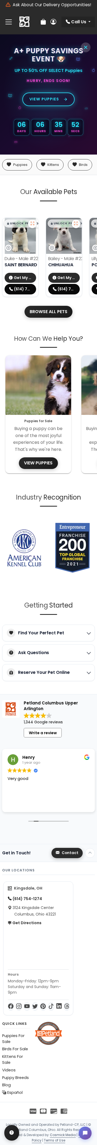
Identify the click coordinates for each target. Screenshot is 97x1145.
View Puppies (44, 99)
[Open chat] (85, 1133)
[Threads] (67, 1006)
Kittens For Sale (12, 1059)
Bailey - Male (69, 258)
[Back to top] (90, 853)
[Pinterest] (43, 1006)
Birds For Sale (15, 1049)
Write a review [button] (43, 733)
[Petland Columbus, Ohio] (24, 22)
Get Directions (26, 923)
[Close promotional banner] (86, 47)
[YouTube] (27, 1006)
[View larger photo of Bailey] (76, 223)
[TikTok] (51, 1006)
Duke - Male (25, 258)
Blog (6, 1085)
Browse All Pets (48, 312)
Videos (9, 1070)
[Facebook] (11, 1006)
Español (14, 1092)
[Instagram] (19, 1006)
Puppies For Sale (13, 1038)
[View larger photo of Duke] (32, 223)
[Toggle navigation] (8, 22)
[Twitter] (35, 1006)
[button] (22, 223)
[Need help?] (11, 1133)
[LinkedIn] (59, 1006)
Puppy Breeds (15, 1077)
